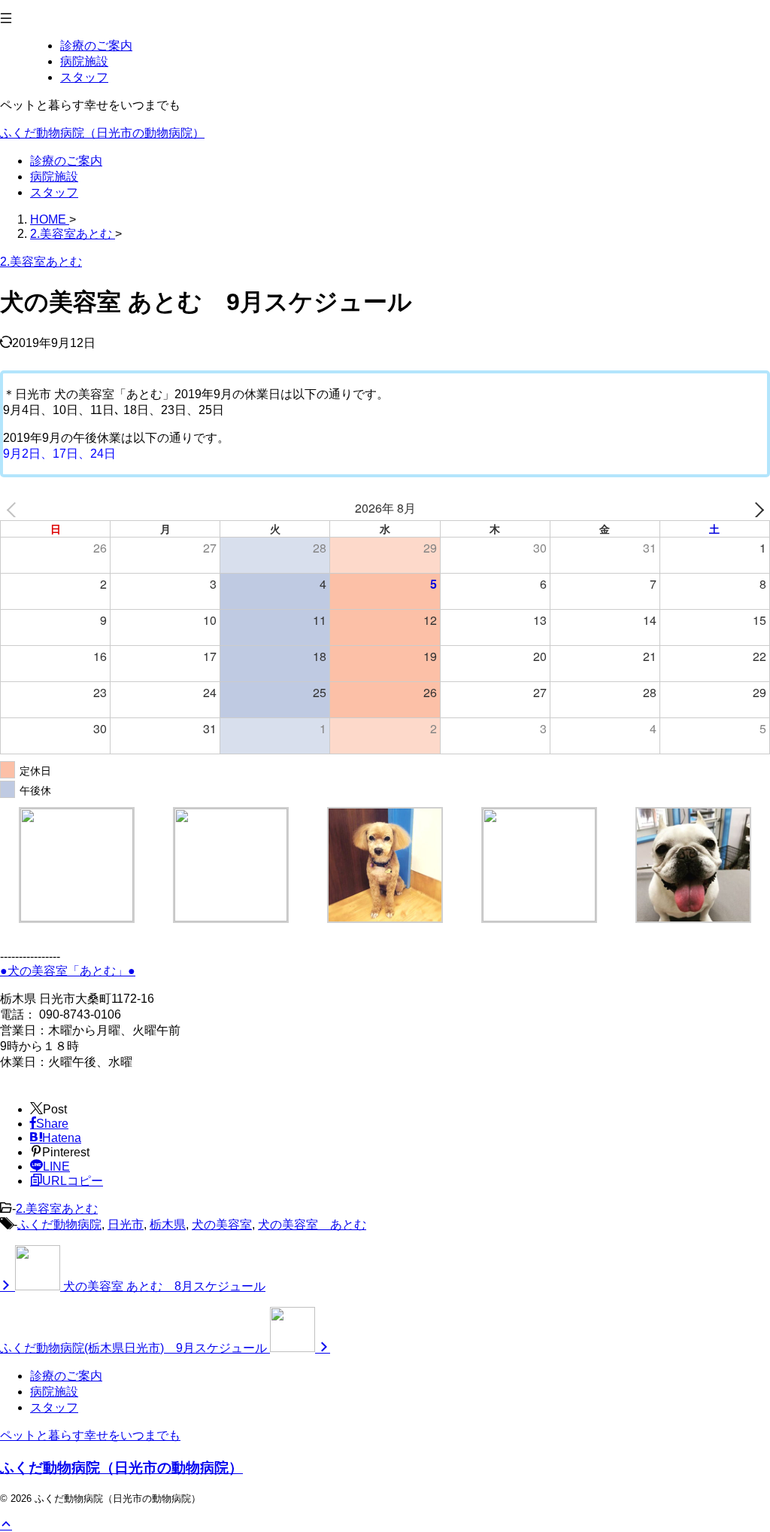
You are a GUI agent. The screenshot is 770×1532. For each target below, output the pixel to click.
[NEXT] (755, 508)
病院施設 (54, 176)
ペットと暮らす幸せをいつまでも (90, 1435)
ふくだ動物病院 (59, 1224)
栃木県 (168, 1224)
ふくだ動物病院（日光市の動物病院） (102, 132)
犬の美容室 (222, 1224)
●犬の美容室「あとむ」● (67, 970)
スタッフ (54, 192)
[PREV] (14, 508)
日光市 (126, 1224)
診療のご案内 (66, 160)
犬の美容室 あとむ (312, 1224)
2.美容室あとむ (57, 1208)
